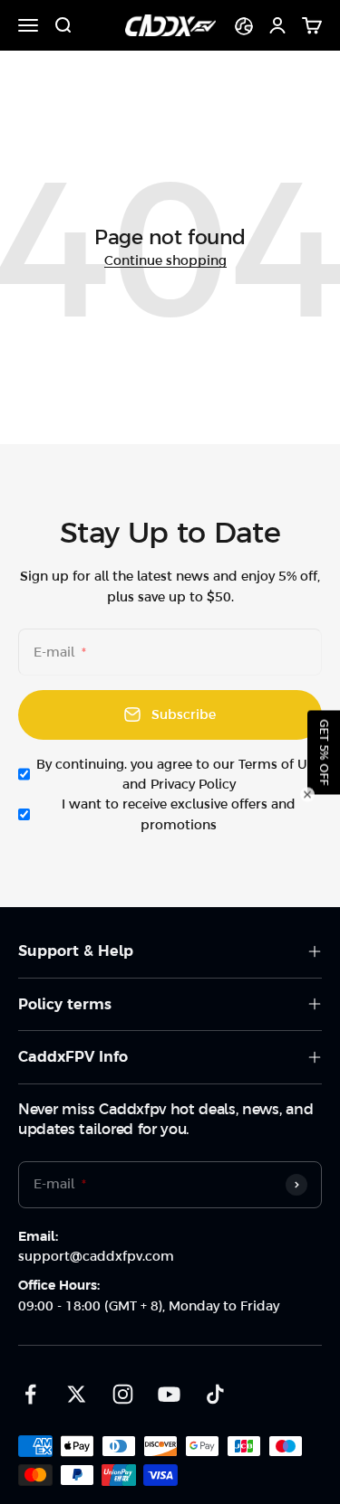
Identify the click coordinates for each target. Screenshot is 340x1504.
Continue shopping (165, 260)
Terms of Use (279, 764)
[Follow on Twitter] (76, 1394)
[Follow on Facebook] (30, 1394)
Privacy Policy (193, 784)
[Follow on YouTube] (169, 1394)
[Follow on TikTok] (215, 1394)
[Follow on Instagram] (123, 1394)
